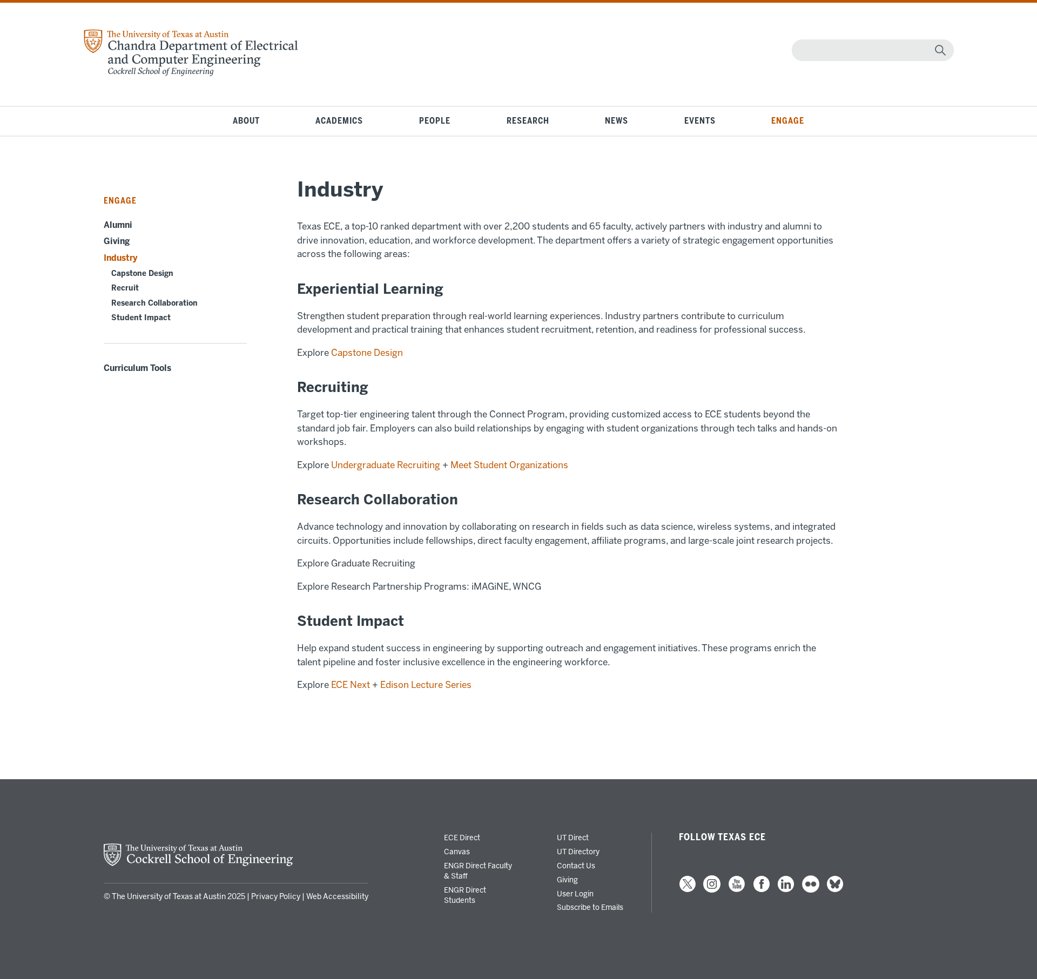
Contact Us (576, 865)
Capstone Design (142, 273)
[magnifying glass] (940, 50)
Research (528, 121)
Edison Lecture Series (426, 684)
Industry (121, 258)
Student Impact (141, 317)
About (246, 121)
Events (700, 121)
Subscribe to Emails (590, 907)
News (616, 121)
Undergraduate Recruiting (386, 465)
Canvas (457, 851)
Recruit (125, 288)
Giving (117, 241)
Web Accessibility (337, 896)
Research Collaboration (154, 303)
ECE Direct (462, 837)
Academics (339, 121)
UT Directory (578, 851)
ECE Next (350, 684)
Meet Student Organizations (509, 465)
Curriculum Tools (137, 368)
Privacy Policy (275, 896)
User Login (575, 893)
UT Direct (573, 837)
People (434, 121)
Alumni (118, 225)
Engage (787, 121)
